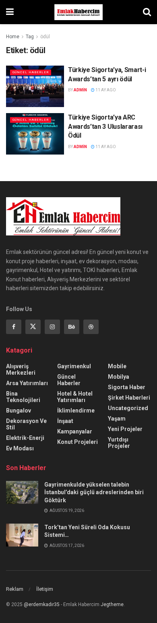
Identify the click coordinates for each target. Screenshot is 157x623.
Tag (30, 36)
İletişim (44, 589)
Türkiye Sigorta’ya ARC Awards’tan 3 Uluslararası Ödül (105, 126)
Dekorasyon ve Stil (26, 424)
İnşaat (65, 421)
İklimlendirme (76, 410)
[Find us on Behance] (71, 327)
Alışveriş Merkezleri (20, 369)
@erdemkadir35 (42, 604)
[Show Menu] (10, 12)
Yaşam (117, 418)
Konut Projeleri (77, 442)
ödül (45, 36)
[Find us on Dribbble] (91, 327)
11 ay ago (105, 90)
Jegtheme (112, 604)
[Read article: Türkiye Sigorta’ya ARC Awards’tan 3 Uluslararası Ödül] (35, 134)
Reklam (14, 589)
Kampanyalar (74, 431)
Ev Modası (20, 448)
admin (80, 90)
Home (12, 36)
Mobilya (118, 376)
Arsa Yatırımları (27, 383)
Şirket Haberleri (129, 397)
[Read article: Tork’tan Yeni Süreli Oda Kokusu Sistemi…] (22, 535)
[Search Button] (147, 12)
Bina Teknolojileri (23, 396)
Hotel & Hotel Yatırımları (75, 396)
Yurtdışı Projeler (119, 442)
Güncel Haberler (30, 72)
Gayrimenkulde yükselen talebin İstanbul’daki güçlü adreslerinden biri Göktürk (94, 492)
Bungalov (18, 410)
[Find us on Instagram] (52, 327)
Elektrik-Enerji (25, 438)
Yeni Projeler (125, 429)
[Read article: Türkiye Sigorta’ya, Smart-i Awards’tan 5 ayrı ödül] (35, 86)
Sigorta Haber (126, 387)
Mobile (117, 366)
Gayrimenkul (74, 366)
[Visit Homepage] (78, 12)
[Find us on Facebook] (13, 327)
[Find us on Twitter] (33, 327)
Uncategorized (128, 408)
